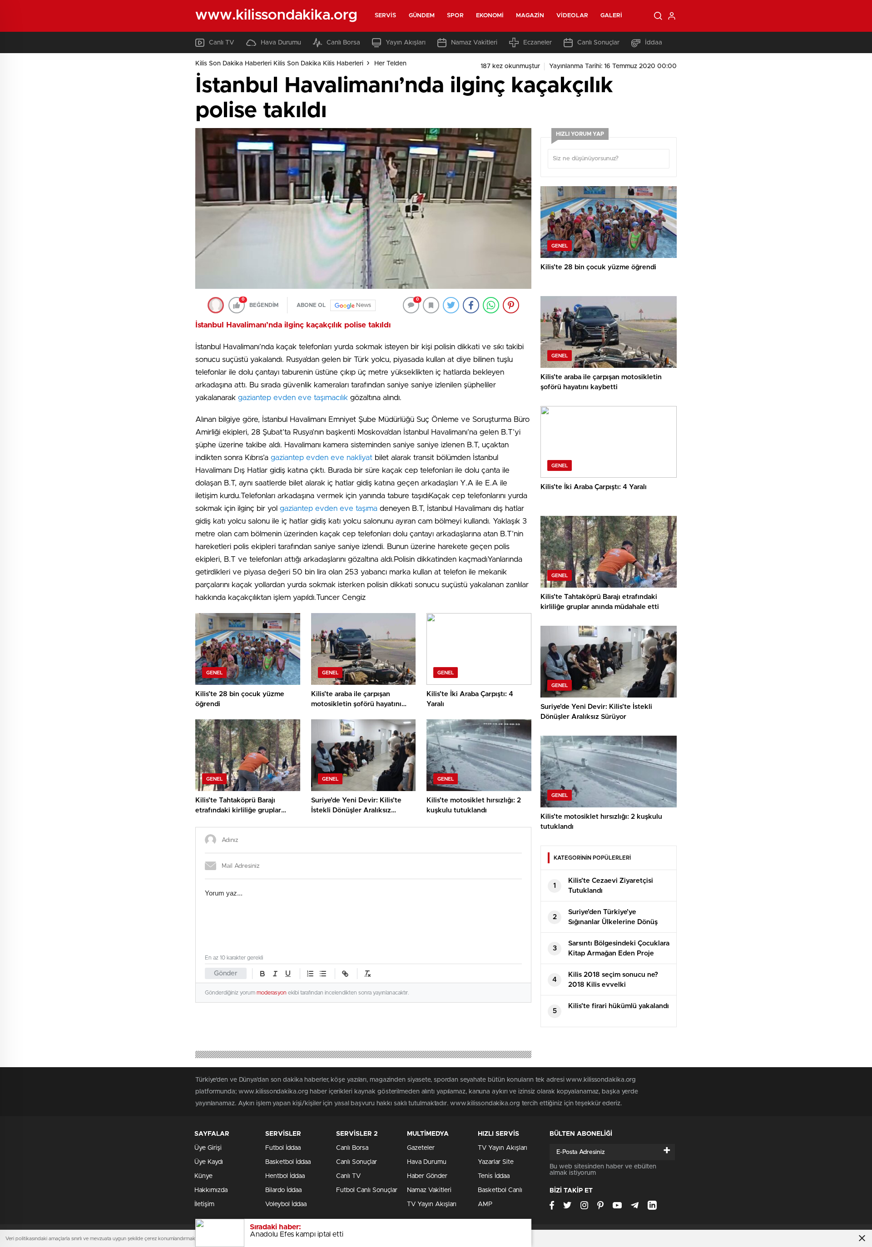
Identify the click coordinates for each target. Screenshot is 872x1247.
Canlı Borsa (343, 43)
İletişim (204, 1204)
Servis (385, 16)
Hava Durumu (281, 43)
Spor (455, 16)
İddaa (653, 43)
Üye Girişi (208, 1148)
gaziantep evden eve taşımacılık (293, 397)
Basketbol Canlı (500, 1190)
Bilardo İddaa (283, 1190)
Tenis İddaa (494, 1176)
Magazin (530, 16)
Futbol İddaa (283, 1148)
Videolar (572, 16)
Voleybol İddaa (286, 1204)
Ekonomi (490, 16)
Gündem (422, 16)
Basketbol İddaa (288, 1162)
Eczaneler (537, 43)
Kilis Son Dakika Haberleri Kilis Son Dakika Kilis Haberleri (279, 63)
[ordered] (310, 973)
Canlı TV (221, 43)
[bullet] (323, 973)
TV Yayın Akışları (431, 1204)
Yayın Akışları (406, 43)
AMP (485, 1204)
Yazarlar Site (496, 1162)
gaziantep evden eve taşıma (328, 508)
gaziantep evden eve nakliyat (321, 457)
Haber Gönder (427, 1176)
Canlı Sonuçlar (598, 43)
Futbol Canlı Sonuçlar (366, 1190)
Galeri (611, 16)
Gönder (226, 973)
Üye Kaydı (208, 1162)
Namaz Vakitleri (474, 43)
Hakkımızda (211, 1190)
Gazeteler (421, 1148)
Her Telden (390, 63)
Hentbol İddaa (285, 1176)
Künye (203, 1176)
